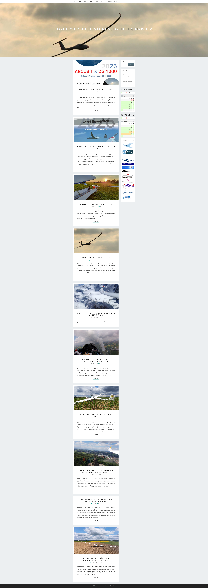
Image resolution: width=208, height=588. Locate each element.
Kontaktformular (126, 76)
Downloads (110, 1)
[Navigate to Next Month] (133, 96)
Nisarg (114, 585)
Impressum (125, 79)
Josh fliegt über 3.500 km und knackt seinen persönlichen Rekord (96, 471)
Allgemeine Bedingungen (127, 81)
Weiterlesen (96, 110)
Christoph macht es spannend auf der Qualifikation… (96, 314)
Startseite (76, 1)
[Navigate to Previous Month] (122, 96)
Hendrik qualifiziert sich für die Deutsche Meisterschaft (96, 500)
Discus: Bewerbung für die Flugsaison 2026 (96, 148)
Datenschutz (125, 83)
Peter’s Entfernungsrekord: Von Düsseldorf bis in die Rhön (96, 360)
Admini (101, 93)
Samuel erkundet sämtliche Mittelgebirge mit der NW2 (96, 559)
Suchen (123, 61)
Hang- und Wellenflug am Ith (96, 258)
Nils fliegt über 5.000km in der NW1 (96, 204)
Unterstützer (115, 1)
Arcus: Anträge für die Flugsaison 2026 (96, 90)
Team (124, 74)
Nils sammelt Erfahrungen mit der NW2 (96, 416)
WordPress (107, 585)
